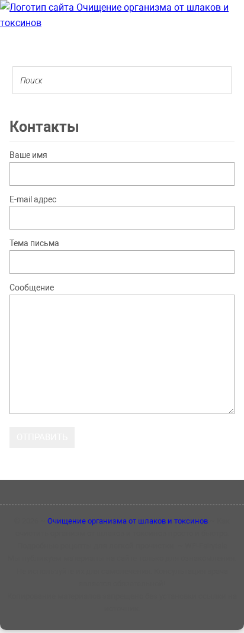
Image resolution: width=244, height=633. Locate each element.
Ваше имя (28, 155)
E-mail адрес (32, 199)
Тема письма (34, 243)
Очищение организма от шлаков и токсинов (127, 520)
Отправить (42, 437)
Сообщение (31, 287)
